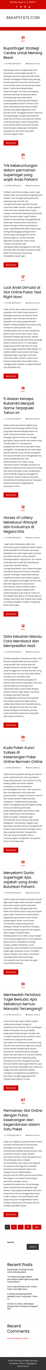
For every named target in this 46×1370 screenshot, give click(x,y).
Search (10, 1242)
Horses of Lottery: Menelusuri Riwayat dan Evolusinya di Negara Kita (20, 524)
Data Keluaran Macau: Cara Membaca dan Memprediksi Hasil (23, 641)
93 (28, 1227)
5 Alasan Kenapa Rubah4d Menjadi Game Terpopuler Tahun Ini (19, 405)
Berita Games (34, 63)
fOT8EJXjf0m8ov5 (13, 63)
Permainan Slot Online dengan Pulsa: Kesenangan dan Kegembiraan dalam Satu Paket (23, 1120)
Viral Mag (30, 1363)
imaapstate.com (23, 17)
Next (37, 1227)
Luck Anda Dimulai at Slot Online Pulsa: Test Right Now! (22, 292)
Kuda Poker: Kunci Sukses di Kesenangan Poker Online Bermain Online (23, 754)
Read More (11, 143)
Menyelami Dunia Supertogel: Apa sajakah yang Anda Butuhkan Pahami (21, 879)
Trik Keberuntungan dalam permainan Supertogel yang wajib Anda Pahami (21, 172)
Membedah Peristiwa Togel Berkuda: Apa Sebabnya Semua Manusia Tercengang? (23, 1001)
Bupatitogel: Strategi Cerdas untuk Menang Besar (23, 53)
